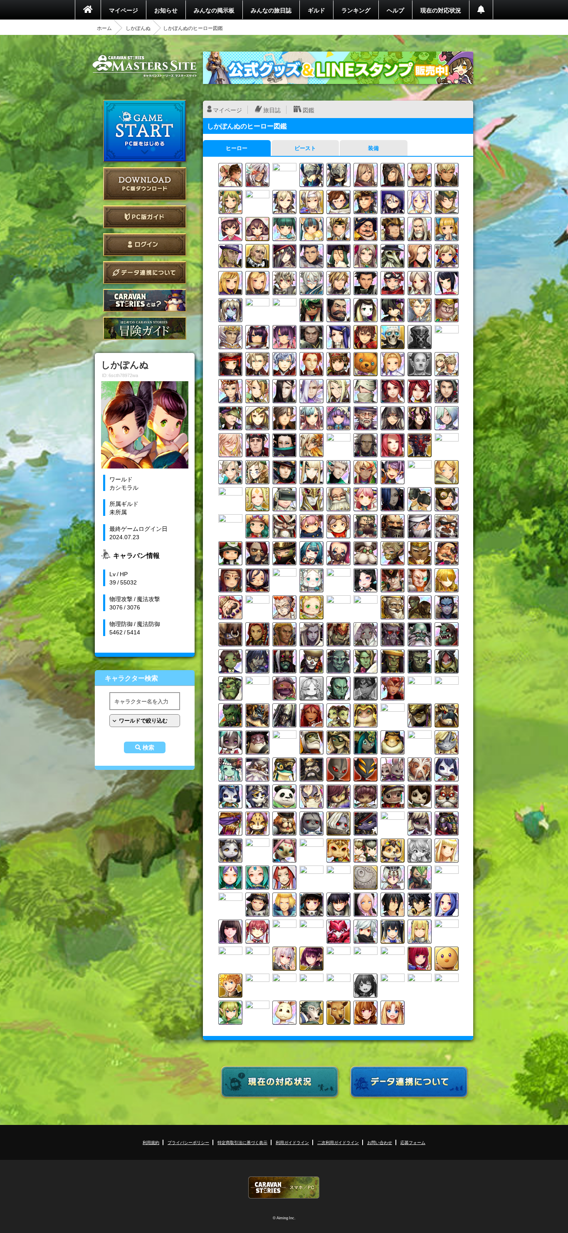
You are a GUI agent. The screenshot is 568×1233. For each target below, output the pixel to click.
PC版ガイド (144, 216)
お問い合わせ (379, 1142)
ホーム (104, 28)
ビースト (305, 148)
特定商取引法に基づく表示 (242, 1142)
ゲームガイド (144, 328)
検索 (148, 747)
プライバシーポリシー (188, 1142)
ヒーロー (236, 148)
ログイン (144, 244)
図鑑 (308, 110)
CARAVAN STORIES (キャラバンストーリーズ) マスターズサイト (145, 66)
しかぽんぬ (138, 28)
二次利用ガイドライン (338, 1142)
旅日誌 (272, 110)
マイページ (123, 10)
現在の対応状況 (440, 10)
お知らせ (166, 10)
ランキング (355, 10)
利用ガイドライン (292, 1142)
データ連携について (144, 272)
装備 (373, 148)
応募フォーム (412, 1142)
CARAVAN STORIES (284, 1187)
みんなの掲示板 (214, 10)
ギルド (316, 10)
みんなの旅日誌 (271, 10)
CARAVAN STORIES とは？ (144, 300)
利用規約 (151, 1142)
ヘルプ (395, 10)
